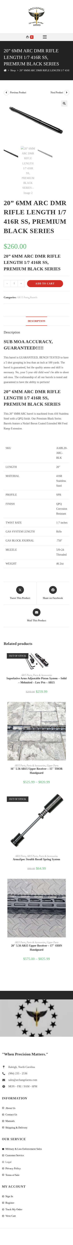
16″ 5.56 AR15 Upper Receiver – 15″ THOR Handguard (36, 770)
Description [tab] (36, 321)
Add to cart (45, 283)
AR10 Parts (20, 856)
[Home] (5, 70)
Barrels (33, 297)
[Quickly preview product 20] (68, 886)
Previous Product (18, 92)
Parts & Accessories (42, 675)
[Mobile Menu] (45, 37)
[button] (64, 103)
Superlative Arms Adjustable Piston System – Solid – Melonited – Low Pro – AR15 (36, 680)
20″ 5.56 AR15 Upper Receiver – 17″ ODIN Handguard (36, 947)
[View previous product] (6, 92)
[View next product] (66, 92)
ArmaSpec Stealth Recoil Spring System (36, 859)
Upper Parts (52, 765)
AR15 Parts (23, 297)
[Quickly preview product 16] (68, 709)
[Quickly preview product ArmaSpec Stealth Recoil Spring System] (68, 799)
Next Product (57, 92)
